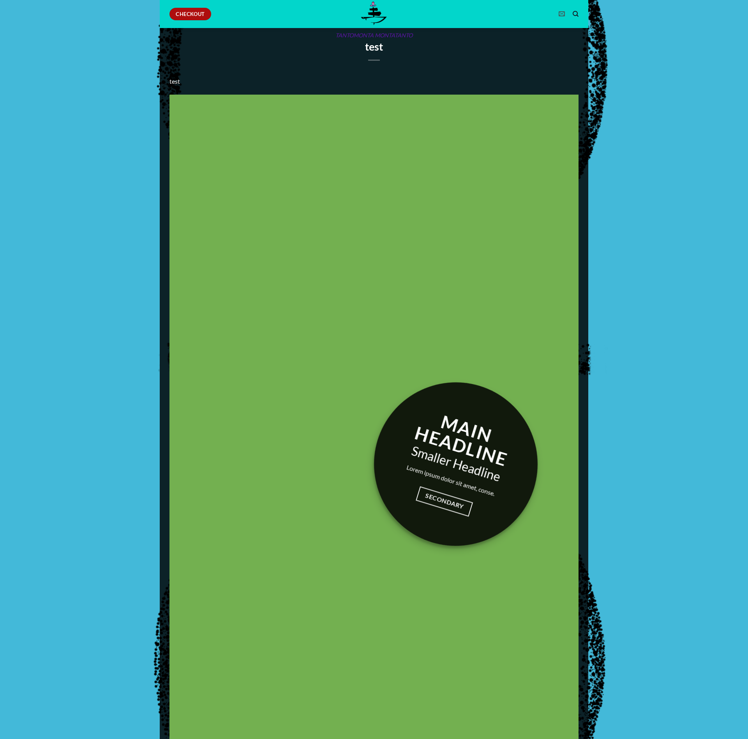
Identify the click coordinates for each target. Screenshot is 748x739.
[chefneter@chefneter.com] (563, 13)
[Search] (576, 14)
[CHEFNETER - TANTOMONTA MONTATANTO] (374, 14)
